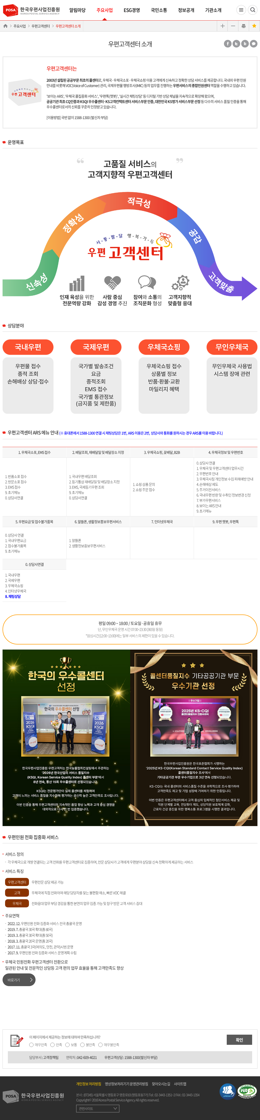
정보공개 (186, 10)
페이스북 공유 (228, 44)
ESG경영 (132, 10)
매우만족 (41, 1044)
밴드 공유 (245, 44)
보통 (74, 1044)
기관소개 (213, 10)
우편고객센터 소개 (68, 25)
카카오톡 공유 (253, 44)
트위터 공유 (236, 44)
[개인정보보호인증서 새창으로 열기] (228, 1091)
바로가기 (14, 979)
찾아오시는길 (161, 1083)
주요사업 (104, 10)
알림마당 (77, 10)
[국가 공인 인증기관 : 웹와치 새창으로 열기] (247, 1091)
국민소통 (159, 10)
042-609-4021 (87, 1057)
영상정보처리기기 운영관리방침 (126, 1083)
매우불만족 (111, 1044)
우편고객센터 (40, 25)
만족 (59, 1044)
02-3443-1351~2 (165, 1094)
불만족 (90, 1044)
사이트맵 (180, 1083)
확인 (239, 1040)
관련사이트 (86, 1108)
